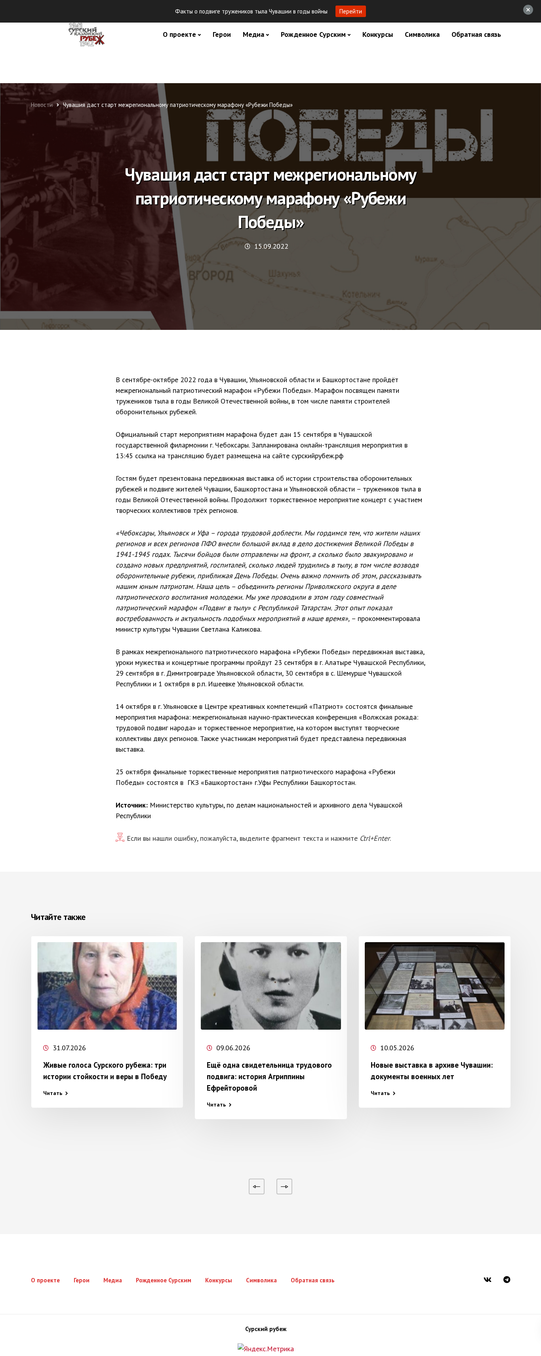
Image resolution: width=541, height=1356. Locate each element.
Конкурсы (377, 34)
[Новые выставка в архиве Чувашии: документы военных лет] (435, 986)
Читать (52, 1093)
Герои (222, 34)
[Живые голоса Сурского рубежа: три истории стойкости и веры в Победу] (107, 986)
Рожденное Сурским (313, 34)
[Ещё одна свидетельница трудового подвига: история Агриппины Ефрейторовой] (271, 986)
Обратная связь (476, 34)
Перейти (350, 11)
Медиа (253, 34)
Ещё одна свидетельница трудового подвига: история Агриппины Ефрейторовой (269, 1076)
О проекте (179, 34)
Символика (422, 34)
